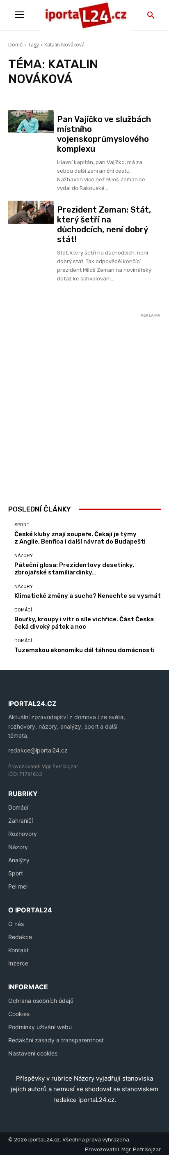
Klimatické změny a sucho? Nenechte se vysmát (87, 595)
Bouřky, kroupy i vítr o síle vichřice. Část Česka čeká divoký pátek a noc (84, 623)
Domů (15, 44)
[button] (151, 15)
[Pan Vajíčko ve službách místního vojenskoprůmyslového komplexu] (31, 121)
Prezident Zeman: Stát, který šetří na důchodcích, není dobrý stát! (104, 224)
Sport (22, 525)
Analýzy (19, 859)
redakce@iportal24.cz (38, 750)
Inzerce (18, 963)
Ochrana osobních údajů (40, 1000)
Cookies (19, 1013)
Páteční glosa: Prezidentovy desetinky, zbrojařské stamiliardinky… (74, 568)
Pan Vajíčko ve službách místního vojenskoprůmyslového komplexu (104, 134)
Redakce (20, 936)
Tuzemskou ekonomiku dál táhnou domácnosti (84, 650)
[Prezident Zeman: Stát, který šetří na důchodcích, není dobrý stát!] (31, 212)
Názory (23, 555)
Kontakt (18, 950)
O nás (16, 923)
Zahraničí (20, 820)
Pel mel (17, 886)
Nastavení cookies (32, 1053)
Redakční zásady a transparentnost (56, 1040)
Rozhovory (22, 833)
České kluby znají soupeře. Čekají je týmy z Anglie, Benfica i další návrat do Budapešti (80, 537)
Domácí (23, 610)
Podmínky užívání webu (40, 1026)
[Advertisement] (84, 405)
